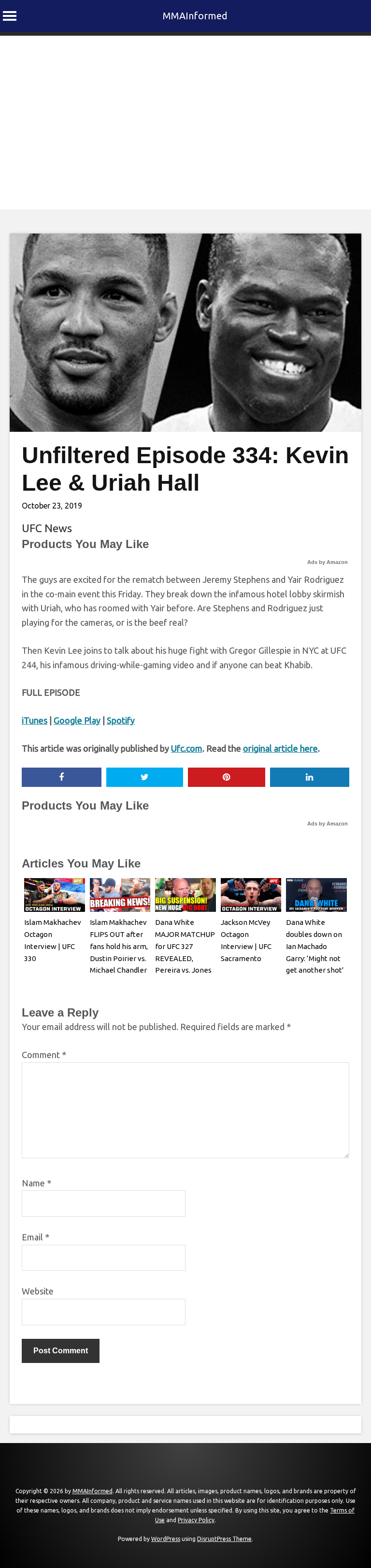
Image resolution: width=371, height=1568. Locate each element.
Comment (44, 1054)
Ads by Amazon (327, 562)
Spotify (121, 720)
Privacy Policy (196, 1520)
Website (38, 1291)
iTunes (34, 720)
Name (36, 1183)
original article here (280, 748)
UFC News (47, 528)
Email (35, 1237)
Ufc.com (186, 748)
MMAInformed (195, 15)
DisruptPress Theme (224, 1539)
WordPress (165, 1539)
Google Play (77, 720)
